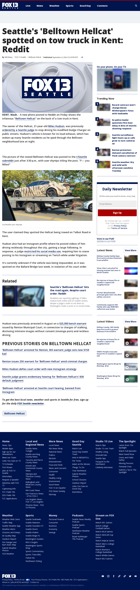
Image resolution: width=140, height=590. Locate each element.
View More (130, 250)
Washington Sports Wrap (34, 546)
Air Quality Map (9, 535)
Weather (7, 515)
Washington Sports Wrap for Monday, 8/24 (109, 365)
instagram (108, 576)
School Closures (79, 479)
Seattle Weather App (11, 526)
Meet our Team (9, 457)
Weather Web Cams (11, 519)
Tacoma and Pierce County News (34, 461)
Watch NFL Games (104, 522)
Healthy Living (55, 478)
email (135, 576)
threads (124, 576)
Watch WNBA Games (105, 555)
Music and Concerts (57, 468)
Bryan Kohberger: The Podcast (80, 537)
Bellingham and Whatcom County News (33, 484)
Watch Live (77, 448)
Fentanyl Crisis (125, 466)
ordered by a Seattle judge (18, 130)
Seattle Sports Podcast (78, 526)
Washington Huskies (34, 539)
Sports (30, 515)
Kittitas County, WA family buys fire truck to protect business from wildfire (108, 329)
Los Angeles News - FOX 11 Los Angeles (34, 500)
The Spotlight (127, 441)
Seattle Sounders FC (34, 526)
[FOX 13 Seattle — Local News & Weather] (11, 5)
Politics (52, 455)
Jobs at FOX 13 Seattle (8, 471)
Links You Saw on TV (11, 460)
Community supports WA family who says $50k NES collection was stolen (108, 307)
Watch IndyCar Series (105, 540)
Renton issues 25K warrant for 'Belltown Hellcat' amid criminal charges (44, 361)
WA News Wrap (56, 448)
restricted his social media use (42, 251)
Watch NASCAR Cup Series (104, 536)
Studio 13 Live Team (105, 448)
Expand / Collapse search (136, 6)
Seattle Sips (101, 458)
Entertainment (55, 461)
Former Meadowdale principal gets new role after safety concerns (109, 294)
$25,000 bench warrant (72, 323)
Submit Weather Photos (79, 475)
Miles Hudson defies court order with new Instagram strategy (39, 369)
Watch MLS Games (104, 558)
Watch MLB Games (104, 531)
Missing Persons (126, 463)
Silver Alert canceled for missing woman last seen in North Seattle (108, 270)
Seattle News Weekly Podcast (81, 520)
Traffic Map (7, 522)
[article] (23, 296)
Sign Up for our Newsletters (9, 453)
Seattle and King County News (33, 455)
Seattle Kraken (32, 532)
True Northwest (79, 470)
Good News (54, 484)
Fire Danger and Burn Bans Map (9, 543)
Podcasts (77, 515)
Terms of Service (119, 228)
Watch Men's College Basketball (105, 545)
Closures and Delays (11, 532)
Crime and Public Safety (126, 458)
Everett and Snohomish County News (34, 468)
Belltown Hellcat (35, 57)
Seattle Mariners (33, 522)
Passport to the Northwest (102, 462)
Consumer (53, 471)
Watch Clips (101, 445)
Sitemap (52, 494)
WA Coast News (33, 490)
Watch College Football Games (103, 527)
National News (55, 451)
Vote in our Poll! (105, 238)
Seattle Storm (32, 529)
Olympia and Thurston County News (33, 476)
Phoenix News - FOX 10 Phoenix (35, 506)
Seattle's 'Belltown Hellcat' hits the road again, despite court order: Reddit (69, 290)
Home (6, 441)
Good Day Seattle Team (80, 453)
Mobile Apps (7, 448)
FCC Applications (9, 498)
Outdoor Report (79, 483)
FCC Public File (8, 492)
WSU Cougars (32, 542)
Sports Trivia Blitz (33, 554)
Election (52, 458)
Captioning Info (9, 488)
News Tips (6, 445)
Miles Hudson (56, 126)
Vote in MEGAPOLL (80, 457)
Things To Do (78, 467)
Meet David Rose (126, 454)
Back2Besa (77, 492)
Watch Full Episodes (127, 451)
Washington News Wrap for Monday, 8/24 (108, 377)
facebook (114, 576)
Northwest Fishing (34, 561)
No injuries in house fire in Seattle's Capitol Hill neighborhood (108, 282)
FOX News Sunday (57, 491)
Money (53, 515)
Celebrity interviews (104, 467)
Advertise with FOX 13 (10, 484)
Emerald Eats (101, 455)
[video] (131, 330)
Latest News (104, 250)
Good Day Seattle (78, 443)
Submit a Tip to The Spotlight (127, 471)
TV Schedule (7, 464)
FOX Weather (8, 553)
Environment (54, 481)
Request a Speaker (10, 479)
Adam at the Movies (81, 464)
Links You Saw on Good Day (80, 487)
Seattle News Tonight (31, 449)
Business (53, 526)
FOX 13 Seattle (20, 57)
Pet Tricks (76, 460)
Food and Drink (55, 465)
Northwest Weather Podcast (81, 532)
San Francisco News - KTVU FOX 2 (34, 494)
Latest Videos (105, 321)
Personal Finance (56, 519)
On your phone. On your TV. (111, 66)
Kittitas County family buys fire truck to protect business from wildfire (109, 258)
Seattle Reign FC (33, 535)
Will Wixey (8, 57)
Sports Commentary (34, 551)
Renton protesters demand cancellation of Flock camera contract (124, 153)
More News (56, 441)
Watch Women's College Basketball (104, 550)
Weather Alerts (8, 529)
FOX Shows (7, 467)
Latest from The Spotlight (126, 446)
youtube (103, 576)
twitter (130, 576)
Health (52, 474)
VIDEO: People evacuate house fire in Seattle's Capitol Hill (109, 353)
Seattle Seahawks (33, 519)
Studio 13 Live (104, 441)
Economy (53, 529)
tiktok (119, 576)
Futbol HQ (30, 558)
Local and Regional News (35, 443)
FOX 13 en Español (57, 488)
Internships (7, 476)
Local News (54, 445)
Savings (52, 532)
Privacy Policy (120, 225)
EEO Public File (8, 495)
